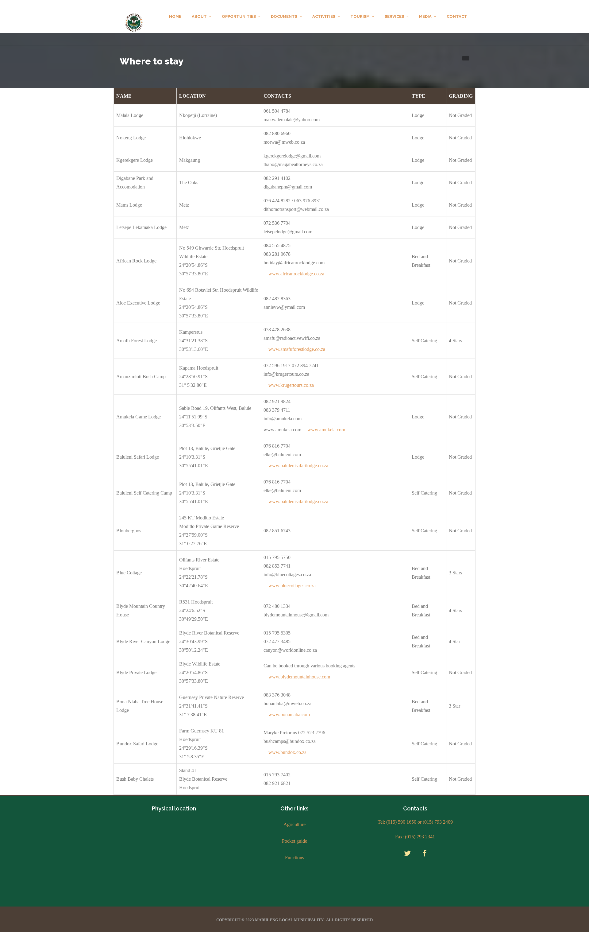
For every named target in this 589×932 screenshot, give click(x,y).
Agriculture (294, 824)
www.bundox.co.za (287, 752)
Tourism (360, 16)
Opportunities (239, 16)
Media (425, 16)
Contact (457, 16)
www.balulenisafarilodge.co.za (298, 465)
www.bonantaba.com (289, 714)
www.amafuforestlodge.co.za (296, 349)
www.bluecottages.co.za (292, 585)
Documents (284, 16)
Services (394, 16)
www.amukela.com (326, 429)
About (199, 16)
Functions (294, 857)
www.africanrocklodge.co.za (296, 273)
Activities (323, 16)
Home (175, 16)
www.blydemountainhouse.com (299, 676)
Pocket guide (294, 841)
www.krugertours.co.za (291, 385)
